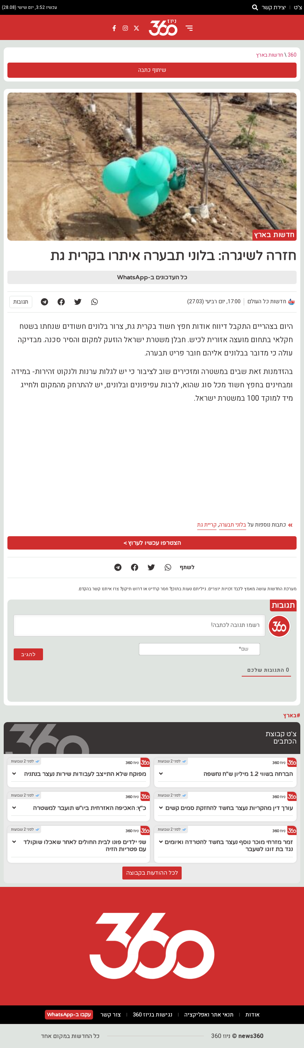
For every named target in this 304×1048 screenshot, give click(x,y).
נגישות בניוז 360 (152, 1015)
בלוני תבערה (232, 525)
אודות (252, 1015)
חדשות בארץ (269, 55)
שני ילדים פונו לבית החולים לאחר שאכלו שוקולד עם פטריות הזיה (84, 845)
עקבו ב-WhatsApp (69, 1014)
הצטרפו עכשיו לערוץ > (152, 543)
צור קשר (110, 1015)
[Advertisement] (152, 462)
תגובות (20, 302)
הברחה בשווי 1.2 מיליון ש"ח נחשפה (248, 774)
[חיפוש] (255, 7)
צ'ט (298, 7)
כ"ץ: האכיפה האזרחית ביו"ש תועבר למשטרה (89, 808)
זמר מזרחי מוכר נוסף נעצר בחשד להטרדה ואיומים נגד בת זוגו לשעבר (229, 845)
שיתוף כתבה (152, 70)
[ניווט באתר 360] (189, 28)
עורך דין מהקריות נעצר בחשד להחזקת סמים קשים (229, 808)
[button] (94, 302)
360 (292, 55)
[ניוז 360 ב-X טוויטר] (136, 28)
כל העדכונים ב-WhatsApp (152, 277)
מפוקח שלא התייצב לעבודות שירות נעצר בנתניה (85, 774)
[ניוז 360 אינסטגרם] (125, 28)
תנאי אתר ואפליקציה (209, 1015)
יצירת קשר (274, 7)
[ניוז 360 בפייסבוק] (114, 28)
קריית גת (207, 525)
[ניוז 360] (163, 28)
